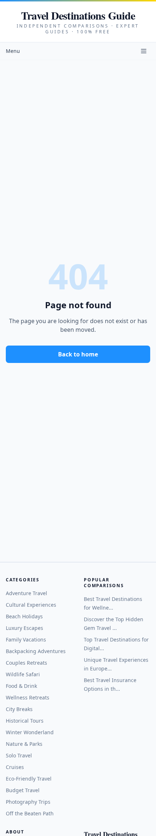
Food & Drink (21, 685)
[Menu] (143, 51)
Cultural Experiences (31, 604)
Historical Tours (25, 720)
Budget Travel (23, 790)
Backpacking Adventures (36, 651)
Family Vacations (26, 639)
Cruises (15, 767)
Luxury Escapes (24, 627)
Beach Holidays (24, 616)
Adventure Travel (26, 593)
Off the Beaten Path (30, 813)
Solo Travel (19, 755)
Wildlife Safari (23, 674)
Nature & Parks (24, 743)
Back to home (78, 354)
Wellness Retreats (27, 697)
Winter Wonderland (30, 732)
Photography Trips (28, 801)
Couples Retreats (26, 662)
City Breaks (19, 709)
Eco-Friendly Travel (29, 778)
